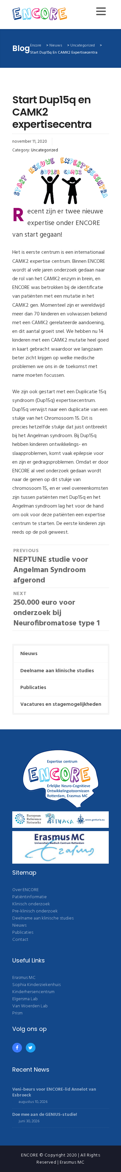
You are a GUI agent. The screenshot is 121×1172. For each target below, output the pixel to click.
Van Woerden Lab (30, 1006)
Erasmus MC (23, 978)
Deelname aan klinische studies (57, 671)
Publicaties (33, 688)
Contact (20, 939)
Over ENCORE (25, 890)
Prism (17, 1013)
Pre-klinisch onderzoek (35, 911)
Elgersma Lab (25, 999)
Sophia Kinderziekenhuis (36, 985)
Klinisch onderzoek (31, 904)
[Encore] (39, 14)
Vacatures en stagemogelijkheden (60, 704)
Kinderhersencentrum (33, 992)
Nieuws (28, 654)
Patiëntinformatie (29, 897)
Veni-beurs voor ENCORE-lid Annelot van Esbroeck (54, 1092)
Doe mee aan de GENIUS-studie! (44, 1114)
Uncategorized (44, 150)
